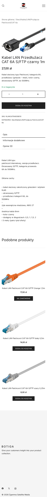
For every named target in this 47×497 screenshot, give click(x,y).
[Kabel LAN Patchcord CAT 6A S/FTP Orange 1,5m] (23, 270)
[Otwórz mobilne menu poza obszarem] (43, 5)
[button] (41, 31)
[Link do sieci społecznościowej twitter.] (9, 488)
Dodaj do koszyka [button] (23, 348)
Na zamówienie (23, 298)
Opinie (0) (8, 146)
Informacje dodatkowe (14, 140)
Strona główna (8, 19)
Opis (5, 134)
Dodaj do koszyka (23, 105)
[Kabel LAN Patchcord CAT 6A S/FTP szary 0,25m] (23, 370)
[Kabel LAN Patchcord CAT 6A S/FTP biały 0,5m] (23, 320)
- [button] (9, 94)
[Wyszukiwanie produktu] (3, 5)
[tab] (23, 135)
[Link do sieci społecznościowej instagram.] (15, 488)
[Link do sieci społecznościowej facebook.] (3, 488)
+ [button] (38, 94)
